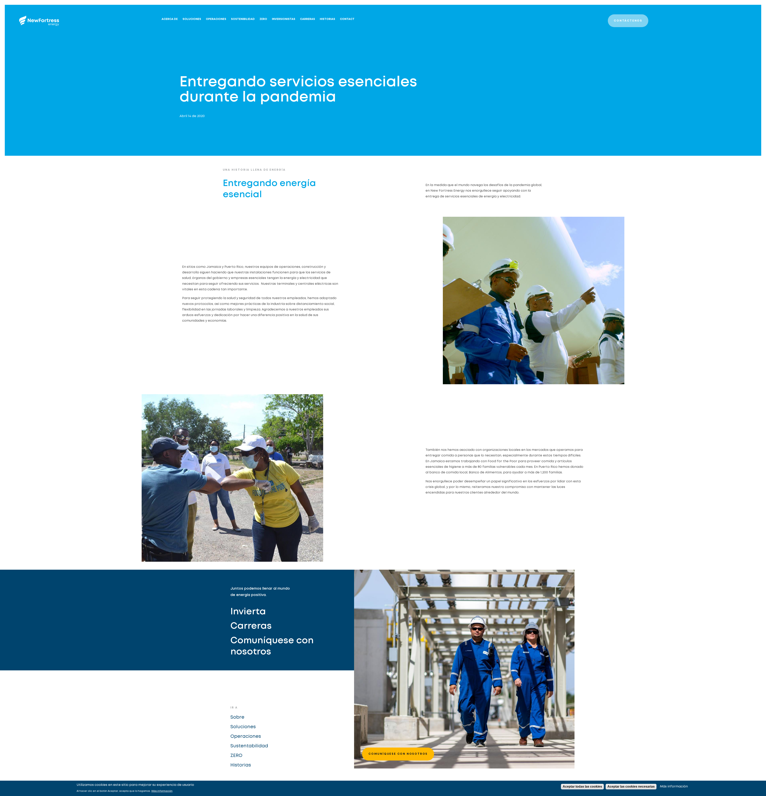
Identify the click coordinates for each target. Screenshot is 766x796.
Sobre (237, 717)
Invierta (248, 612)
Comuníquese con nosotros (272, 646)
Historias (327, 19)
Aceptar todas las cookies (582, 786)
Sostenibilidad (243, 19)
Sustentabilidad (249, 746)
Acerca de (170, 19)
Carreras (307, 19)
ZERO (263, 19)
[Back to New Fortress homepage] (39, 21)
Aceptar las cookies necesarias (631, 786)
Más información (162, 791)
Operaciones (216, 19)
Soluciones (192, 19)
